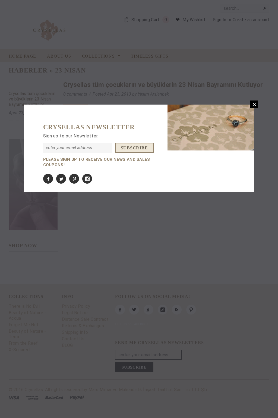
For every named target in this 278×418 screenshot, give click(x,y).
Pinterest (74, 179)
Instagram (87, 179)
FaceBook (48, 179)
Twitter (61, 179)
